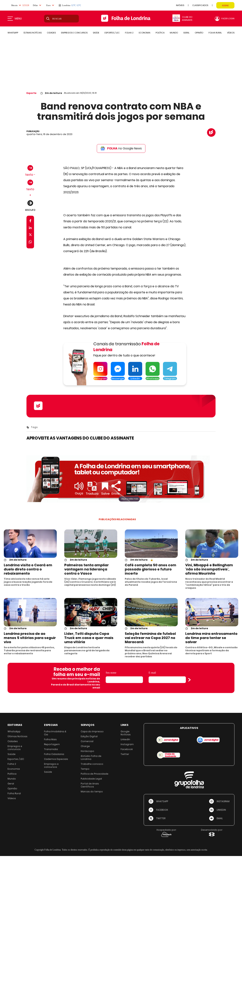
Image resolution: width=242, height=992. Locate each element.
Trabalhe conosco (92, 764)
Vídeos (12, 798)
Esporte (31, 93)
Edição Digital (89, 736)
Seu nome (111, 672)
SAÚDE (96, 32)
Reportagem (52, 744)
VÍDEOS (230, 32)
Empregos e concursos (15, 748)
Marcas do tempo (92, 791)
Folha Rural (14, 793)
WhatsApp (14, 731)
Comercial (87, 741)
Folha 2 (12, 764)
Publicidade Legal (91, 778)
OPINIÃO (199, 32)
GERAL (186, 32)
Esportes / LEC (16, 759)
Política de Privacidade (94, 773)
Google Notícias (126, 733)
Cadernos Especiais (56, 759)
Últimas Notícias (17, 736)
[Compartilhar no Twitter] (30, 235)
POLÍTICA (160, 32)
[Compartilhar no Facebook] (30, 221)
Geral (11, 783)
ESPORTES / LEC (112, 32)
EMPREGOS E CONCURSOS (74, 32)
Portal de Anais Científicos (90, 785)
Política (12, 773)
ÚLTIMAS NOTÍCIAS (32, 32)
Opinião (12, 788)
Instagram (127, 744)
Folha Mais (50, 739)
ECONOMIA (144, 32)
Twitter (125, 754)
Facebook (127, 749)
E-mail (152, 672)
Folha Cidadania (54, 754)
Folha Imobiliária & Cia (55, 733)
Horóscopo (87, 751)
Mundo (12, 778)
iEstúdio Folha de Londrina (91, 757)
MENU (18, 18)
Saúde (12, 754)
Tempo (85, 768)
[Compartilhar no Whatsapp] (30, 242)
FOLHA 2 (129, 32)
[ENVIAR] (189, 679)
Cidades (13, 741)
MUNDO (174, 32)
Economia (14, 768)
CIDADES (51, 32)
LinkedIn (125, 739)
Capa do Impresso (92, 731)
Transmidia (51, 749)
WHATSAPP (13, 32)
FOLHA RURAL (215, 32)
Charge (85, 746)
